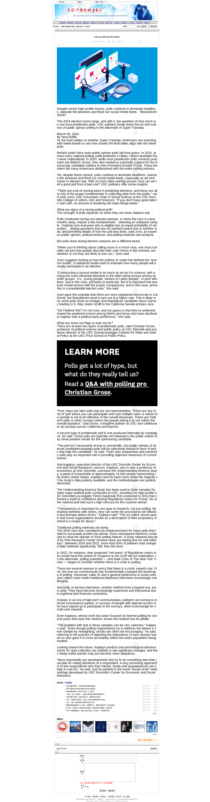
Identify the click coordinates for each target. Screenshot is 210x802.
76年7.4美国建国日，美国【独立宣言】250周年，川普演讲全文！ (88, 710)
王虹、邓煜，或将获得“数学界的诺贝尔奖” (80, 702)
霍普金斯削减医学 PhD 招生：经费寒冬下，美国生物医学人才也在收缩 (90, 705)
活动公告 (78, 23)
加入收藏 (126, 796)
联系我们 (139, 23)
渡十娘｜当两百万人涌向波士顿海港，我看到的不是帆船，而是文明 (89, 708)
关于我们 (132, 23)
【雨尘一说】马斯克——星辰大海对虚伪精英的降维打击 (85, 694)
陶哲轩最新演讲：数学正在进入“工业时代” (80, 691)
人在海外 (116, 23)
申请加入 (147, 23)
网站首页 (63, 23)
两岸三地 (109, 23)
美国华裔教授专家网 (68, 26)
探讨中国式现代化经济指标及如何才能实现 (80, 689)
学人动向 (101, 23)
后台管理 (111, 796)
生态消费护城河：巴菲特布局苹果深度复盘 (80, 686)
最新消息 (86, 23)
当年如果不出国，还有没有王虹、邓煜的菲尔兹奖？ (83, 697)
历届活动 (124, 23)
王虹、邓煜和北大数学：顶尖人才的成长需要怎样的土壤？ (86, 700)
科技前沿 (93, 23)
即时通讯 (70, 23)
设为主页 (119, 796)
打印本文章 (63, 748)
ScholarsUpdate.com (106, 801)
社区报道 (87, 26)
